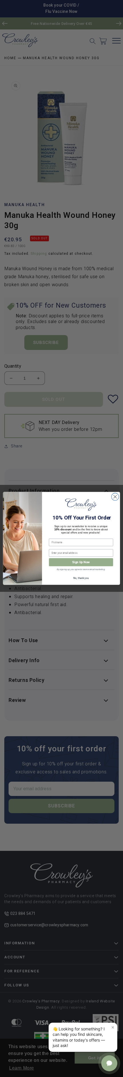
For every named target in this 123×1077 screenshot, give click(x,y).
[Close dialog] (115, 497)
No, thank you (80, 578)
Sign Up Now (81, 562)
